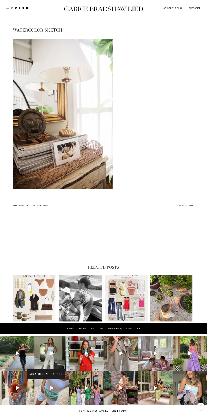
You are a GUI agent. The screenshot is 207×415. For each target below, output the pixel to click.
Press (100, 328)
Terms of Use (132, 328)
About (70, 328)
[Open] (17, 353)
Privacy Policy (114, 328)
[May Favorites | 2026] (126, 320)
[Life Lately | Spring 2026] (171, 320)
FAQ (91, 328)
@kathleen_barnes (46, 374)
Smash (124, 411)
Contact (81, 328)
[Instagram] (31, 368)
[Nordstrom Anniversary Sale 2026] (34, 320)
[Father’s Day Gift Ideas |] (80, 320)
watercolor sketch (37, 30)
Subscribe (195, 8)
